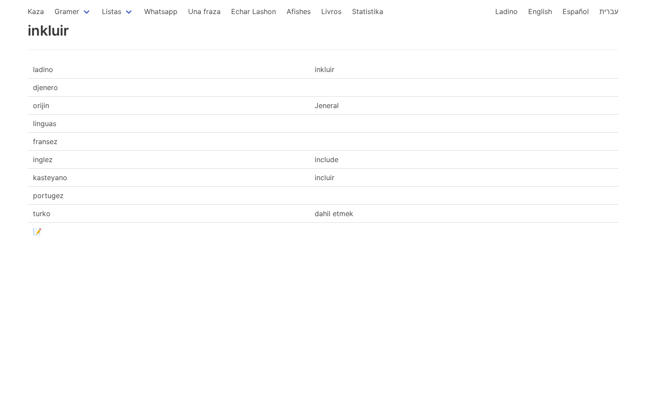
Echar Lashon (253, 11)
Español (576, 11)
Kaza (36, 11)
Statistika (367, 11)
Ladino (506, 11)
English (540, 11)
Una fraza (204, 11)
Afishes (299, 11)
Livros (331, 11)
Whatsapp (161, 11)
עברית (608, 11)
